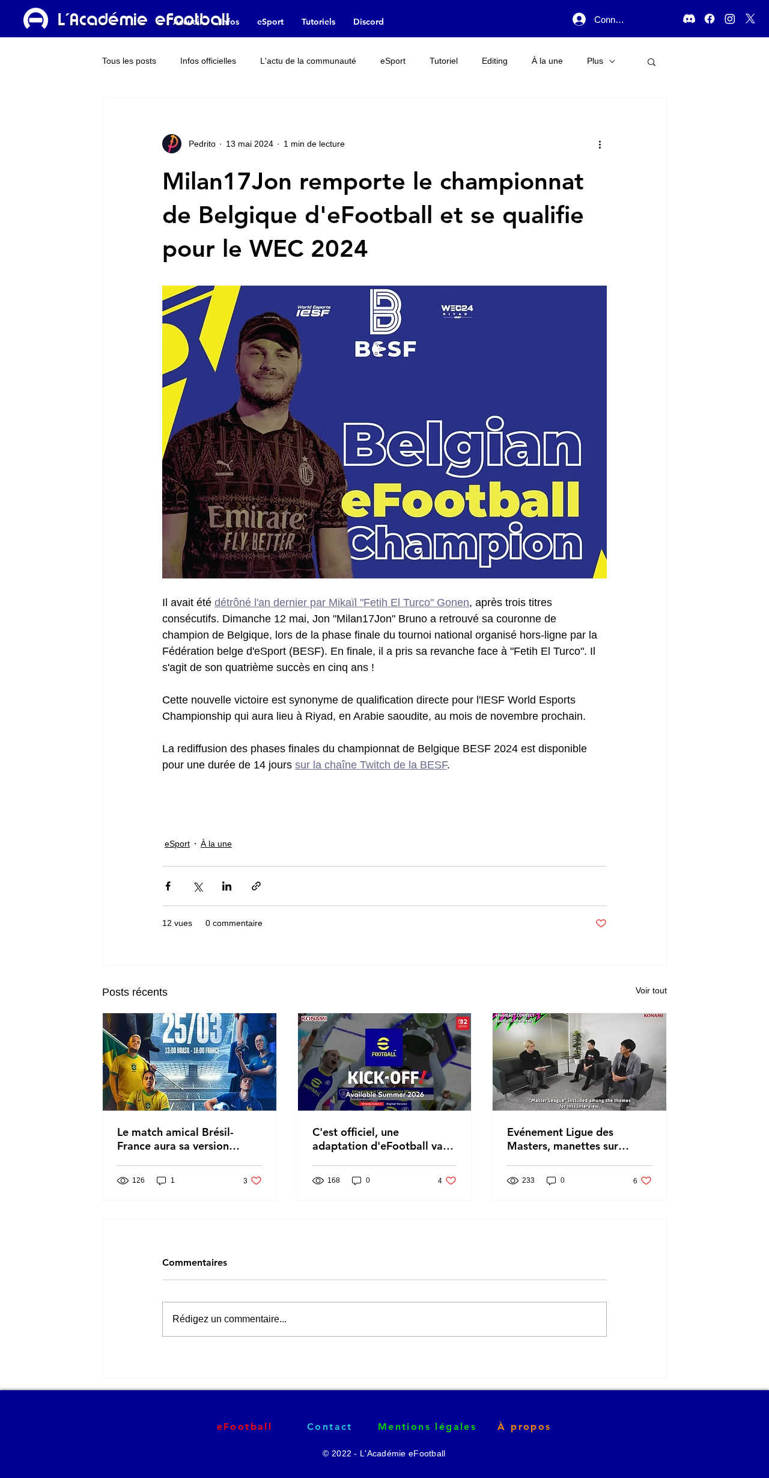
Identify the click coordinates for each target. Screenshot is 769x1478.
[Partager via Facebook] (168, 886)
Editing (495, 61)
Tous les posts (129, 61)
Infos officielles (208, 61)
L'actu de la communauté (308, 61)
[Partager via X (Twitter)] (197, 886)
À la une (547, 61)
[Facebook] (709, 18)
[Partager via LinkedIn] (227, 886)
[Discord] (689, 18)
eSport (393, 61)
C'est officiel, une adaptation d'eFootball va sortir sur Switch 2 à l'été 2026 (377, 1139)
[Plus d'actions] (599, 143)
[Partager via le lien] (256, 886)
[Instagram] (730, 18)
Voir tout (651, 990)
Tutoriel (444, 61)
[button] (651, 61)
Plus (595, 61)
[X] (750, 18)
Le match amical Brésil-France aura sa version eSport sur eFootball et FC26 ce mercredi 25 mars (183, 1139)
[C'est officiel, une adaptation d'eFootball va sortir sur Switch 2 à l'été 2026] (385, 1062)
